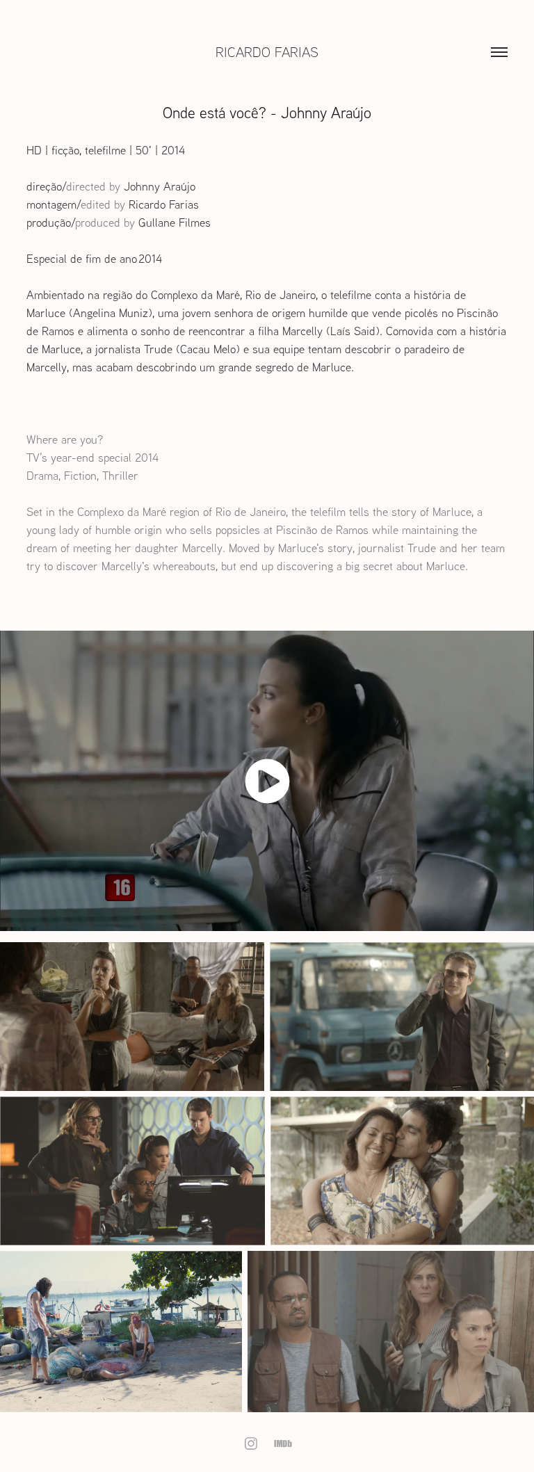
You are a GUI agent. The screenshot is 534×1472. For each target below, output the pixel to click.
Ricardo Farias (267, 51)
